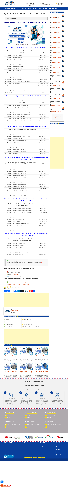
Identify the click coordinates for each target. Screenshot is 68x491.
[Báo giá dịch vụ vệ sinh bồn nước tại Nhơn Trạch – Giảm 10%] (10, 366)
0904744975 (53, 79)
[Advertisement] (26, 300)
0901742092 (53, 92)
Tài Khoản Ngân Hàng (41, 457)
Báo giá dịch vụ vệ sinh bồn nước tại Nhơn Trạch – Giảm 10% (10, 373)
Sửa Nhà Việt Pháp (14, 310)
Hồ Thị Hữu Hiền (28, 448)
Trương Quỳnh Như (28, 453)
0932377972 (53, 27)
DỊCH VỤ (18, 8)
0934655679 (53, 105)
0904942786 (53, 42)
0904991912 (53, 67)
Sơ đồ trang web (43, 446)
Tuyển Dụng (35, 457)
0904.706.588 (7, 485)
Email (43, 3)
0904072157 (53, 32)
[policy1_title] (27, 4)
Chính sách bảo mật (44, 450)
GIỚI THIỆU (13, 8)
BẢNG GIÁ (45, 8)
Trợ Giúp (30, 457)
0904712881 (53, 52)
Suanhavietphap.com (16, 274)
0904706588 (53, 17)
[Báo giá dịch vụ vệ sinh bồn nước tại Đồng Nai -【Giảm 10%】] (41, 351)
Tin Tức (26, 457)
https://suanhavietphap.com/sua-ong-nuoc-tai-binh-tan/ (18, 284)
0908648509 (53, 37)
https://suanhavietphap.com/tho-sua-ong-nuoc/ (17, 281)
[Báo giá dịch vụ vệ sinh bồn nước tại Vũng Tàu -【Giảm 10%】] (10, 351)
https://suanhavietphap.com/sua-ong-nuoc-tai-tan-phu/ (18, 282)
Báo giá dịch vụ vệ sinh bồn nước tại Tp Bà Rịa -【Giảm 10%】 (26, 357)
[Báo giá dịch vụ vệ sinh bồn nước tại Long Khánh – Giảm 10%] (41, 366)
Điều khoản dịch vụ (44, 448)
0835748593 (53, 85)
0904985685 (53, 111)
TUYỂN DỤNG (51, 8)
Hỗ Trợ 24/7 (60, 3)
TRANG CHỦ (7, 8)
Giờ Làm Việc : (31, 3)
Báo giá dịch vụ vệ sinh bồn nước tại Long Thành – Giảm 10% (26, 373)
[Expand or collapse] (46, 18)
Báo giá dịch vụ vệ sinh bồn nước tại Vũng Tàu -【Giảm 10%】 (11, 357)
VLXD (40, 8)
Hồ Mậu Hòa (27, 446)
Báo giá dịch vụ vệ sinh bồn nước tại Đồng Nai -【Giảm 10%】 (42, 357)
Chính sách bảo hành (44, 453)
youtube (59, 451)
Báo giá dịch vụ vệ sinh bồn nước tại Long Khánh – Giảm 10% (41, 373)
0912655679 (29, 417)
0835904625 (53, 98)
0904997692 (53, 57)
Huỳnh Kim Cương (28, 450)
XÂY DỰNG (35, 8)
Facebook (59, 446)
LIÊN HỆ (56, 8)
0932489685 (53, 47)
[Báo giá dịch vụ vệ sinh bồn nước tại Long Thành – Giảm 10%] (26, 366)
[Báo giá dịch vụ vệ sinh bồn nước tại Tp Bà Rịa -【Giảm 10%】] (26, 351)
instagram (59, 454)
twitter (59, 449)
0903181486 (53, 22)
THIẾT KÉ (24, 8)
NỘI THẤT (29, 8)
